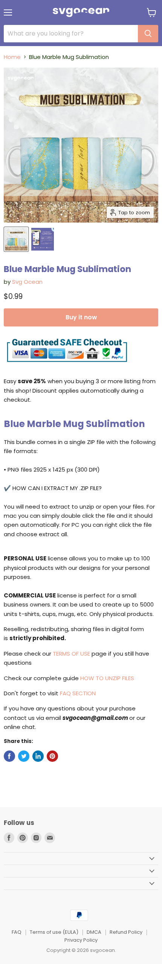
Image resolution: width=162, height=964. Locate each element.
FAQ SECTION (78, 693)
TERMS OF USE (71, 654)
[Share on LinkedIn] (38, 756)
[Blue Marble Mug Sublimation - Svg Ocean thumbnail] (16, 239)
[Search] (148, 33)
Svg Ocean (27, 282)
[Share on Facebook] (9, 756)
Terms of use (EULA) (54, 932)
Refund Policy (126, 932)
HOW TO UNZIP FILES (107, 678)
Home (12, 57)
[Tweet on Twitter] (23, 756)
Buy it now (81, 317)
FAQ (16, 932)
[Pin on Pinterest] (52, 756)
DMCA (94, 932)
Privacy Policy (81, 940)
